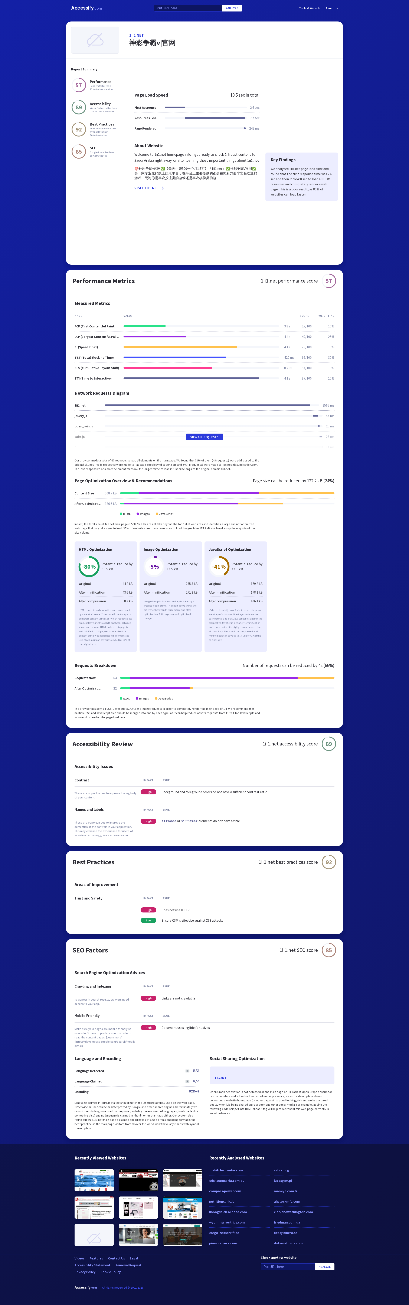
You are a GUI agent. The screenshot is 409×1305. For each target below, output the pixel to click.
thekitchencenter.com (226, 1170)
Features (96, 1258)
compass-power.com (225, 1191)
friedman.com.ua (287, 1222)
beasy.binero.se (285, 1233)
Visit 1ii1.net (146, 188)
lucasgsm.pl (283, 1180)
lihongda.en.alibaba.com (228, 1212)
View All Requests (204, 437)
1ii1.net (136, 35)
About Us (332, 8)
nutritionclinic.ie (221, 1201)
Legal (134, 1258)
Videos (80, 1258)
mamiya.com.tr (285, 1191)
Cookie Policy (111, 1272)
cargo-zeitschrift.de (224, 1233)
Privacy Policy (85, 1272)
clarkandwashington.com (293, 1212)
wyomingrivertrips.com (227, 1222)
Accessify (86, 8)
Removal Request (128, 1265)
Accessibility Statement (92, 1265)
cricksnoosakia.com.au (226, 1180)
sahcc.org (281, 1170)
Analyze (232, 8)
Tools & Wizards (310, 8)
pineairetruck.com (223, 1243)
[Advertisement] (233, 73)
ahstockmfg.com (287, 1201)
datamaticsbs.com (288, 1243)
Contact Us (116, 1258)
